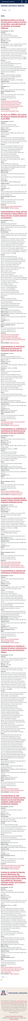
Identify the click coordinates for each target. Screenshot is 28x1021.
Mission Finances (16, 104)
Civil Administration (14, 101)
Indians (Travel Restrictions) (14, 562)
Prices (19, 967)
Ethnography (12, 111)
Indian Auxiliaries (16, 493)
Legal (2, 111)
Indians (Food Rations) (6, 565)
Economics (6, 111)
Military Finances (5, 336)
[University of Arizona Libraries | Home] (14, 993)
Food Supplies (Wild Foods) (18, 339)
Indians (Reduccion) (16, 338)
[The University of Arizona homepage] (8, 1)
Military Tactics (4, 562)
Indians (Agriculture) (16, 565)
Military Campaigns (14, 788)
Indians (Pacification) (14, 206)
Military (12, 208)
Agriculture (12, 567)
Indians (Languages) (15, 563)
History (17, 111)
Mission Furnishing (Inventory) (8, 107)
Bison (10, 336)
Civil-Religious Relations (6, 102)
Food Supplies (10, 969)
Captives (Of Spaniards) (6, 493)
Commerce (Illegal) (17, 102)
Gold (22, 106)
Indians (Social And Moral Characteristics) (10, 106)
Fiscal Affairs (15, 336)
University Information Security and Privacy (14, 1016)
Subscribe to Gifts (1, 979)
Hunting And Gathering (6, 339)
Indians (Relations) (5, 101)
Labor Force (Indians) (19, 969)
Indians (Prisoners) (5, 867)
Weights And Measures (6, 104)
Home (5, 10)
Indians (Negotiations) (16, 790)
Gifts (16, 107)
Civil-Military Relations (6, 338)
